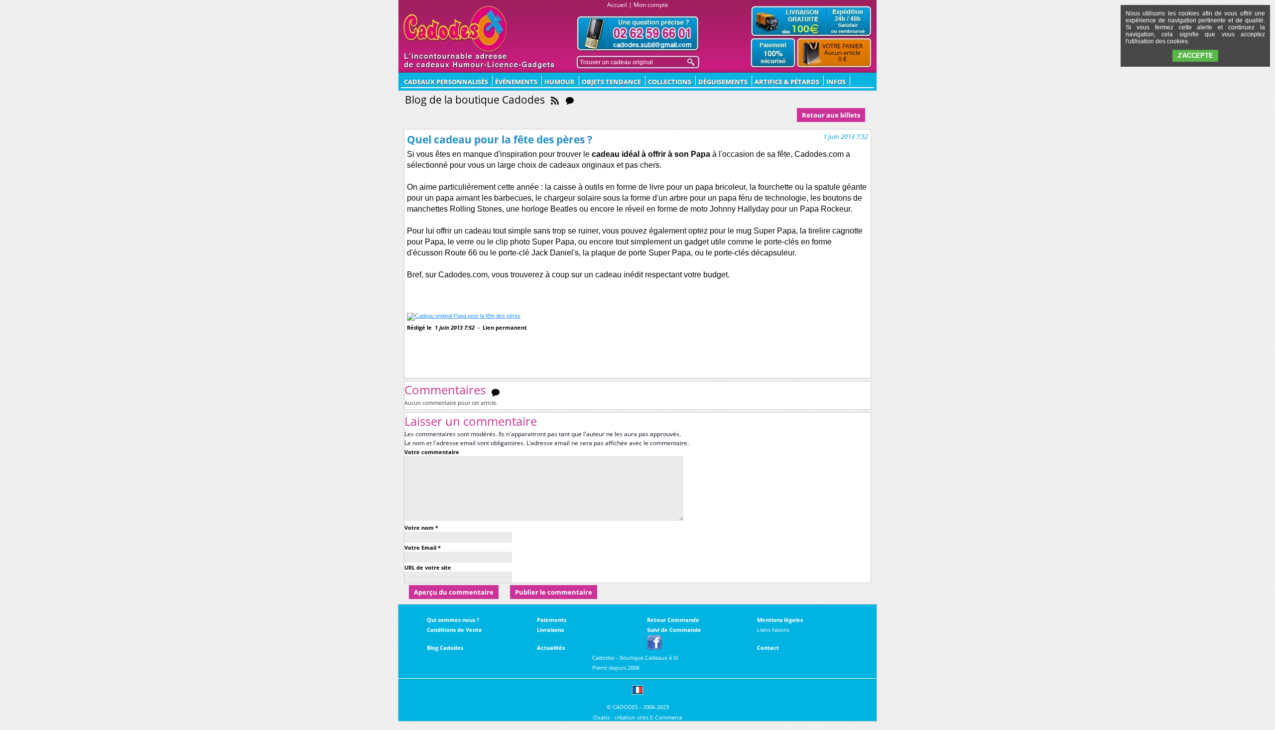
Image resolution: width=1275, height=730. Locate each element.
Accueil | (619, 4)
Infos (836, 81)
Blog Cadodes (445, 647)
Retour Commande (673, 619)
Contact (768, 647)
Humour (559, 81)
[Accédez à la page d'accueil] (455, 28)
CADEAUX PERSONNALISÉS (446, 81)
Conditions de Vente (454, 629)
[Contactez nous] (638, 33)
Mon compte (651, 4)
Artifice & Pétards (787, 81)
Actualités (551, 647)
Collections (669, 81)
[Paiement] (773, 53)
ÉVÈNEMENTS (516, 81)
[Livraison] (811, 21)
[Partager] (438, 343)
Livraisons (550, 629)
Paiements (551, 619)
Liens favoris (773, 629)
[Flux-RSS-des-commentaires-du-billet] (496, 391)
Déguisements (723, 81)
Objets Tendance (611, 81)
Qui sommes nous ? (453, 619)
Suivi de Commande (674, 629)
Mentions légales (780, 619)
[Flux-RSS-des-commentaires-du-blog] (570, 99)
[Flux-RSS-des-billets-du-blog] (555, 99)
